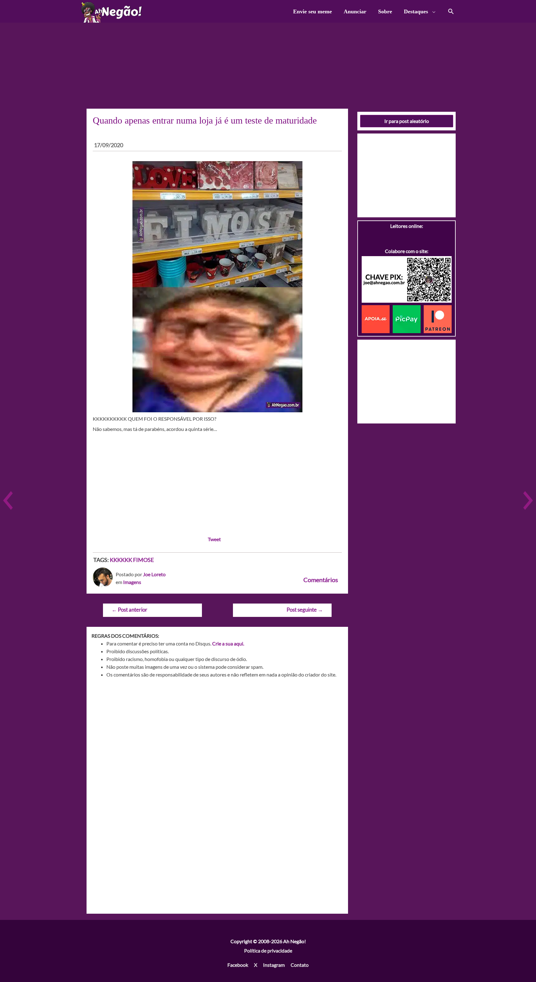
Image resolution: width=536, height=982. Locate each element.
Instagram (274, 965)
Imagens (132, 582)
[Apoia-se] (377, 318)
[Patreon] (438, 318)
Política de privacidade (268, 950)
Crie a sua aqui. (228, 643)
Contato (300, 965)
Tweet (214, 539)
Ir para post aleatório (406, 121)
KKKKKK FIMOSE (132, 559)
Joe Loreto (154, 574)
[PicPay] (408, 318)
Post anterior (129, 609)
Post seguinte (305, 609)
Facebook (237, 965)
